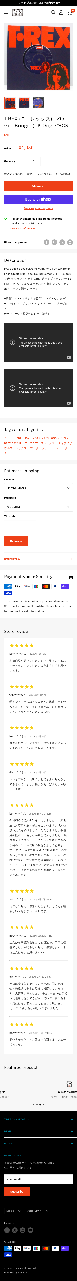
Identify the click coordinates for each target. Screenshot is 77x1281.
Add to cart (38, 186)
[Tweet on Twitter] (62, 242)
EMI (6, 134)
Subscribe (16, 1191)
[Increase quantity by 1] (45, 161)
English (10, 1211)
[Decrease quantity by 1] (23, 161)
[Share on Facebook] (46, 242)
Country (9, 479)
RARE (18, 438)
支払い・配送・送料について (38, 1097)
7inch (7, 438)
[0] (69, 12)
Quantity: (10, 161)
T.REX (34, 443)
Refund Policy (12, 558)
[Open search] (53, 12)
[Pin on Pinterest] (54, 242)
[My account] (61, 12)
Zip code (9, 516)
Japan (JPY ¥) (34, 1211)
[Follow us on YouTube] (30, 1230)
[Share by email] (70, 242)
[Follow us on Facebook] (7, 1230)
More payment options (38, 208)
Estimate (16, 541)
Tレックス (48, 443)
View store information (23, 228)
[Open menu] (6, 12)
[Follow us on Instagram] (22, 1230)
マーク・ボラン (40, 448)
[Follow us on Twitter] (15, 1230)
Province (10, 497)
